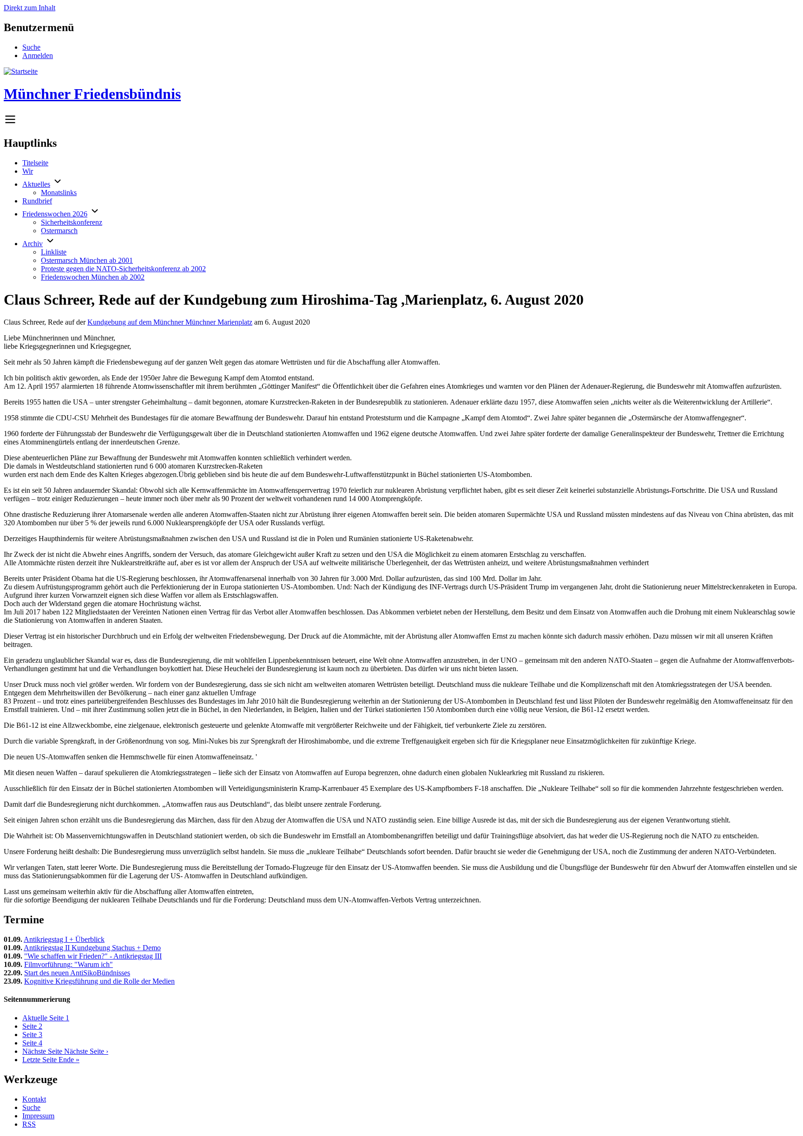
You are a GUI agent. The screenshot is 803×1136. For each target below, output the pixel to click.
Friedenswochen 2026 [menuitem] (54, 214)
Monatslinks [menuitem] (59, 192)
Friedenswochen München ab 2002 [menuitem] (93, 277)
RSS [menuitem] (29, 1124)
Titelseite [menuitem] (35, 163)
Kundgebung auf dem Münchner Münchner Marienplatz (169, 322)
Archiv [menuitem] (32, 244)
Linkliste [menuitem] (53, 252)
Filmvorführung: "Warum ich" (68, 964)
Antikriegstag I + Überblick (64, 939)
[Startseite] (21, 71)
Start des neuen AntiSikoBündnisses (77, 973)
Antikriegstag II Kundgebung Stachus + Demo (92, 948)
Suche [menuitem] (31, 47)
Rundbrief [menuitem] (37, 201)
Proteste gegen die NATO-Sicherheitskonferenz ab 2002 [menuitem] (123, 269)
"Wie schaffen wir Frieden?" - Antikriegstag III (93, 956)
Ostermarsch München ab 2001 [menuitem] (87, 260)
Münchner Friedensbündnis (92, 93)
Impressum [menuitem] (38, 1116)
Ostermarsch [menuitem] (59, 231)
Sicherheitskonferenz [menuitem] (71, 222)
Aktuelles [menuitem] (36, 184)
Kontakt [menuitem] (34, 1099)
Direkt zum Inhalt (29, 8)
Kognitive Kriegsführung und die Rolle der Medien (99, 981)
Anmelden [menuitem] (37, 55)
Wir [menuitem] (27, 171)
